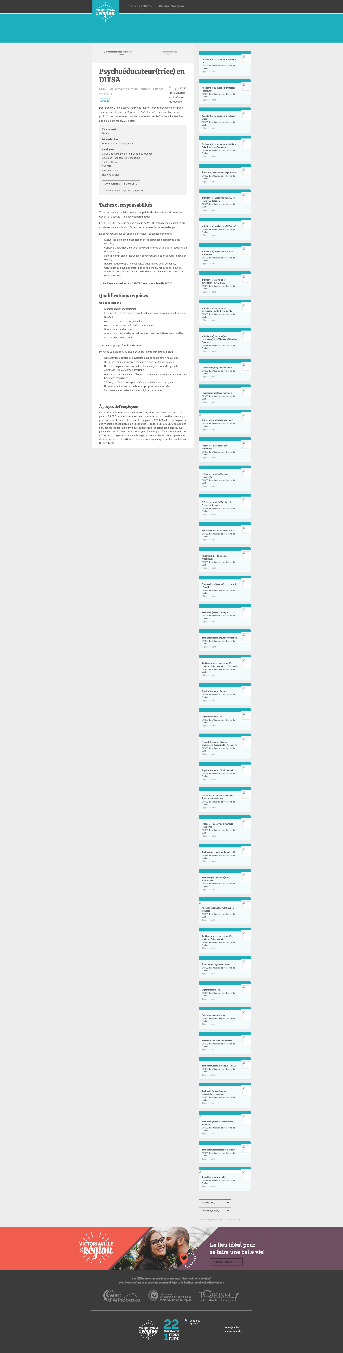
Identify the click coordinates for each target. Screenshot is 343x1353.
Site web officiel (110, 174)
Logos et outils (233, 1331)
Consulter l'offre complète (121, 184)
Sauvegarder (212, 1211)
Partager (210, 1203)
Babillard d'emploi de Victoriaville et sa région (105, 12)
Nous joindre (232, 1327)
